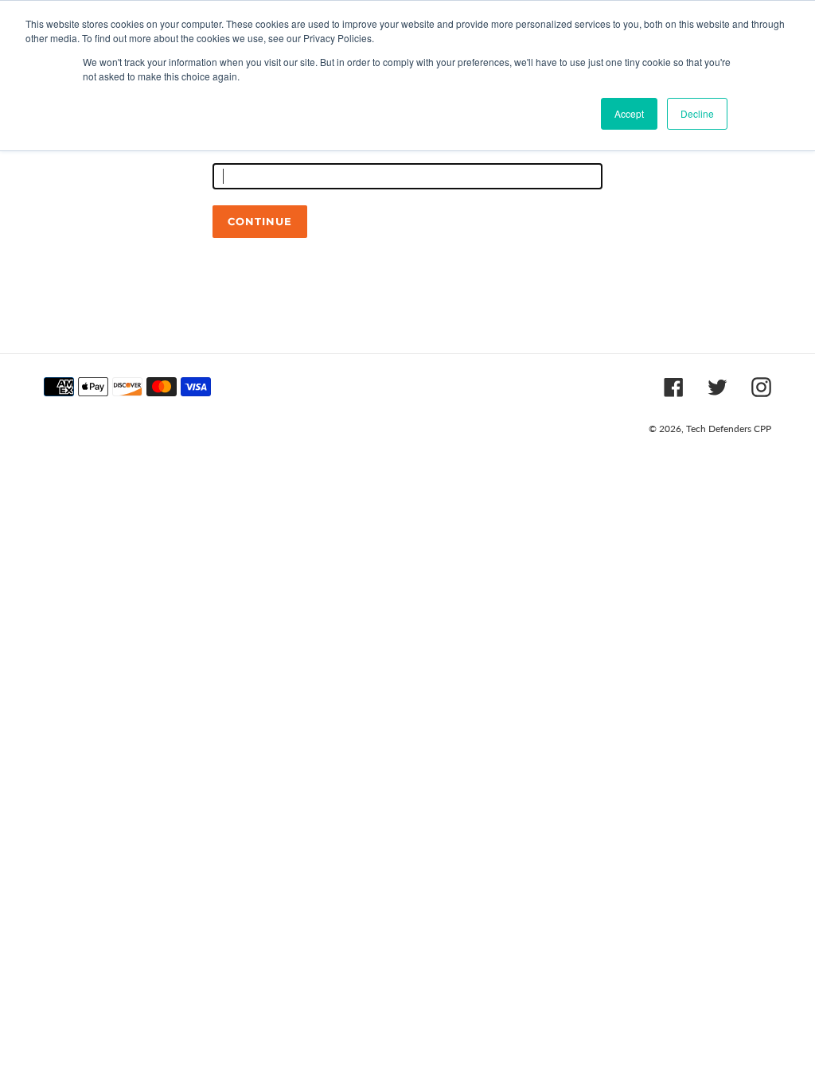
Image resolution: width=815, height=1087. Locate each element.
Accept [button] (629, 113)
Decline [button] (697, 113)
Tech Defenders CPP (728, 428)
